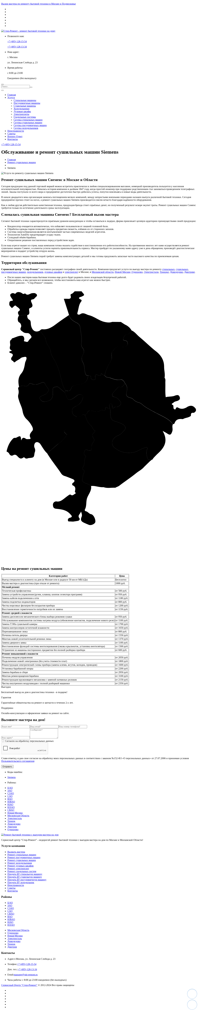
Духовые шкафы (22, 111)
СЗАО (10, 793)
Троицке (164, 272)
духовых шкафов (53, 272)
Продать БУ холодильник (20, 882)
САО (10, 796)
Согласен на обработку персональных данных (29, 741)
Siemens (11, 777)
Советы (11, 133)
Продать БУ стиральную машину (24, 874)
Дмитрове (189, 272)
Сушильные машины (25, 106)
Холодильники (21, 108)
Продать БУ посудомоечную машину (26, 879)
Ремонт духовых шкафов (20, 865)
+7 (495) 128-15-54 (17, 41)
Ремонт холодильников (19, 863)
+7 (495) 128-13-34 (17, 46)
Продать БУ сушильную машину (24, 877)
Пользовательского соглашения (17, 761)
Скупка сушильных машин (28, 122)
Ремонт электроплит (18, 868)
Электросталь (14, 818)
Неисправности (15, 131)
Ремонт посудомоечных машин (23, 857)
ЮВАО (11, 801)
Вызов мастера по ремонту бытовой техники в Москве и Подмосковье (38, 3)
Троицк (11, 821)
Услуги (11, 97)
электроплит (71, 272)
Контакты (12, 139)
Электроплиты (21, 114)
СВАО (10, 810)
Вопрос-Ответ (14, 136)
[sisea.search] (31, 87)
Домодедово (176, 272)
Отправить (7, 766)
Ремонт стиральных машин (21, 854)
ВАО (10, 799)
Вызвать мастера (16, 852)
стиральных (168, 269)
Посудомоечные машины (27, 103)
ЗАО (9, 790)
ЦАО (10, 787)
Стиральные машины (25, 100)
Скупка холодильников (26, 128)
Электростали (151, 272)
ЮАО (10, 804)
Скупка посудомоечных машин (30, 125)
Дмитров (12, 826)
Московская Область (18, 815)
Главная (11, 94)
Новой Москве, (123, 272)
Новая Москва (15, 812)
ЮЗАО (11, 807)
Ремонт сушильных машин (21, 860)
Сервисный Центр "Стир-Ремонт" (19, 985)
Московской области (103, 272)
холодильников (35, 272)
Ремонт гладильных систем (21, 871)
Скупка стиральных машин (28, 119)
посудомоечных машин (13, 272)
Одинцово (137, 272)
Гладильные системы (25, 117)
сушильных (182, 269)
